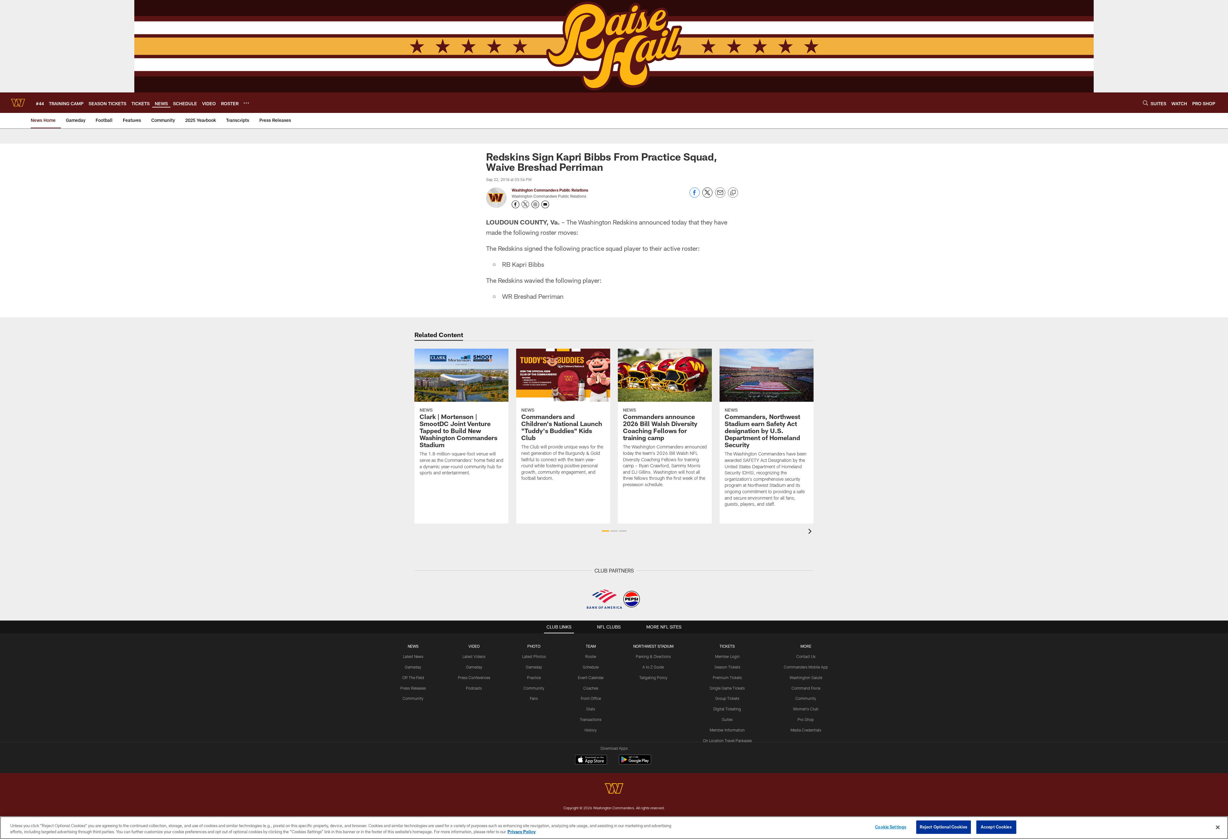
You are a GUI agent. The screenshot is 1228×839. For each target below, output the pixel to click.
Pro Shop (806, 719)
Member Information (727, 730)
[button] (605, 531)
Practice (534, 677)
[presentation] (811, 532)
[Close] (1218, 827)
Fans (534, 698)
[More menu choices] (246, 103)
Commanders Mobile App (806, 667)
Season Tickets (727, 667)
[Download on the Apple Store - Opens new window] (591, 760)
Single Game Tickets (727, 688)
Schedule (591, 667)
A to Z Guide (653, 667)
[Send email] (720, 196)
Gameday (413, 667)
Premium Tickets (727, 677)
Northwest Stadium (653, 646)
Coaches (590, 688)
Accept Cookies (996, 826)
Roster (590, 656)
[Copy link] (733, 192)
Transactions (591, 719)
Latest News (413, 656)
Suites (727, 719)
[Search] (1145, 103)
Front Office (591, 698)
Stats (590, 709)
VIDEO (474, 646)
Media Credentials (806, 730)
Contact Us (805, 656)
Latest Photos (534, 656)
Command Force (805, 688)
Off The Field (413, 677)
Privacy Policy (522, 832)
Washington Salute (806, 677)
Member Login (727, 656)
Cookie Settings (890, 826)
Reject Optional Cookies (943, 826)
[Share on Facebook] (694, 196)
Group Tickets (727, 698)
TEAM (591, 646)
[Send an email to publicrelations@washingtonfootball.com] (545, 204)
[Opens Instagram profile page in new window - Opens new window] (535, 204)
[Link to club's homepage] (18, 102)
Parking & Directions (653, 656)
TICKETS (727, 646)
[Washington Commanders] (614, 789)
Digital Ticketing (727, 709)
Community (413, 698)
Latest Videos (473, 656)
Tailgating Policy (653, 677)
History (591, 730)
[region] (614, 827)
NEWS (413, 646)
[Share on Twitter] (707, 196)
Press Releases (413, 688)
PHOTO (533, 646)
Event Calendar (591, 677)
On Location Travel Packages (727, 740)
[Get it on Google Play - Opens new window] (635, 763)
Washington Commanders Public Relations (550, 190)
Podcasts (474, 688)
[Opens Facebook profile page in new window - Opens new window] (515, 204)
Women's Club (805, 709)
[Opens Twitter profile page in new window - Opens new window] (525, 204)
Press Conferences (474, 677)
